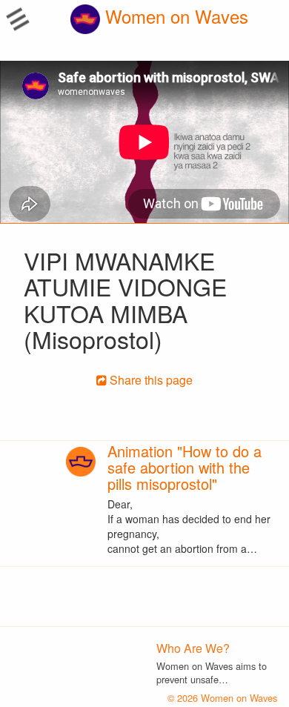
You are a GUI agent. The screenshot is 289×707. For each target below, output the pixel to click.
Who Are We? (193, 648)
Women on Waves (174, 16)
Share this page (150, 379)
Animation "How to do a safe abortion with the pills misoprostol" (184, 467)
